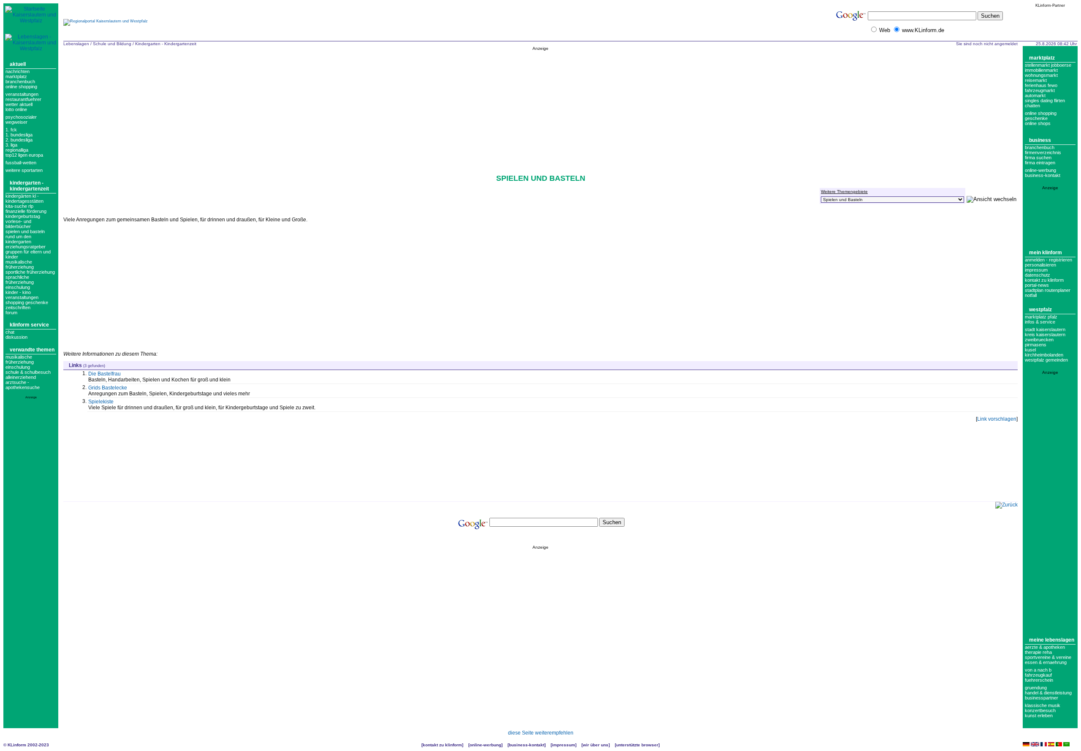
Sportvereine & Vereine (1048, 657)
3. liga (11, 144)
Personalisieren (1040, 264)
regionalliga (16, 149)
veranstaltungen (21, 297)
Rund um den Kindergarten (18, 239)
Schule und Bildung (112, 43)
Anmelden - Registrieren (1048, 259)
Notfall (1031, 295)
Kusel (1030, 349)
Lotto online (16, 109)
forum (11, 312)
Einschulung (17, 367)
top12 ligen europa (24, 155)
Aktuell (18, 64)
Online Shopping (21, 86)
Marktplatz (16, 76)
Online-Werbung (1040, 170)
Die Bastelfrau (104, 374)
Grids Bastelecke (107, 388)
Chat (9, 332)
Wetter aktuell (19, 104)
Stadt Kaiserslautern (1045, 329)
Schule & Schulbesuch (28, 372)
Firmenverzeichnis (1043, 152)
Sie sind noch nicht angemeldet (987, 43)
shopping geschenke (26, 302)
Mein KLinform (1045, 253)
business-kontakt (1042, 175)
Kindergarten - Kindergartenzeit (29, 186)
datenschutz (1037, 275)
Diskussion (16, 337)
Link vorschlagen (996, 419)
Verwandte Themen (32, 350)
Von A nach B (1038, 669)
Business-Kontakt (526, 745)
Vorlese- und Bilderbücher (18, 224)
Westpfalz (1040, 310)
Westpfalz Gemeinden (1046, 359)
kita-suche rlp (19, 206)
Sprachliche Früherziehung (19, 280)
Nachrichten (17, 71)
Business (1040, 140)
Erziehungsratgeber (25, 246)
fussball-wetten (20, 162)
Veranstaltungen (21, 94)
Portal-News (1037, 285)
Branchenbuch (20, 81)
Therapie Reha (1038, 652)
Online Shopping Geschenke (1041, 116)
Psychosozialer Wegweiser (21, 119)
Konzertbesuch (1040, 710)
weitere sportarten (24, 170)
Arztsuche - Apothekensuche (22, 385)
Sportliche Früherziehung (30, 272)
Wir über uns (595, 745)
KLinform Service (29, 325)
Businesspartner (1041, 697)
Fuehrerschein (1039, 680)
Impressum (1036, 269)
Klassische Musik (1042, 705)
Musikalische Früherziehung (19, 264)
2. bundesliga (19, 139)
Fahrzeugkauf (1038, 675)
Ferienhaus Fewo (1041, 85)
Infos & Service (1040, 321)
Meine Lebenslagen (1051, 640)
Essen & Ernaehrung (1046, 662)
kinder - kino (18, 292)
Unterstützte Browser (637, 745)
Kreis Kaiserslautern (1045, 334)
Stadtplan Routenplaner (1047, 290)
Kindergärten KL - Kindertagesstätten (24, 198)
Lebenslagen (76, 43)
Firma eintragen (1040, 162)
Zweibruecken (1039, 339)
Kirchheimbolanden (1044, 354)
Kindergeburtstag (22, 216)
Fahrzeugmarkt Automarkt (1040, 93)
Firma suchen (1038, 157)
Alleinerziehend (20, 377)
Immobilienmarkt (1041, 70)
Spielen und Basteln (25, 231)
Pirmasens (1035, 344)
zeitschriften (17, 307)
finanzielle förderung (25, 211)
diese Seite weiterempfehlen (540, 733)
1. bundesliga (19, 134)
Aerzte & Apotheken (1045, 647)
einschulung (17, 287)
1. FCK (11, 129)
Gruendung (1036, 687)
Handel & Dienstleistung (1048, 692)
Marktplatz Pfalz (1041, 316)
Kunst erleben (1039, 715)
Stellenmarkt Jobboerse (1048, 65)
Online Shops (1038, 123)
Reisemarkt (1036, 80)
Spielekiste (101, 402)
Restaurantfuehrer (23, 99)
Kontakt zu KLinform (1044, 280)
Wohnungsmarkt (1041, 75)
